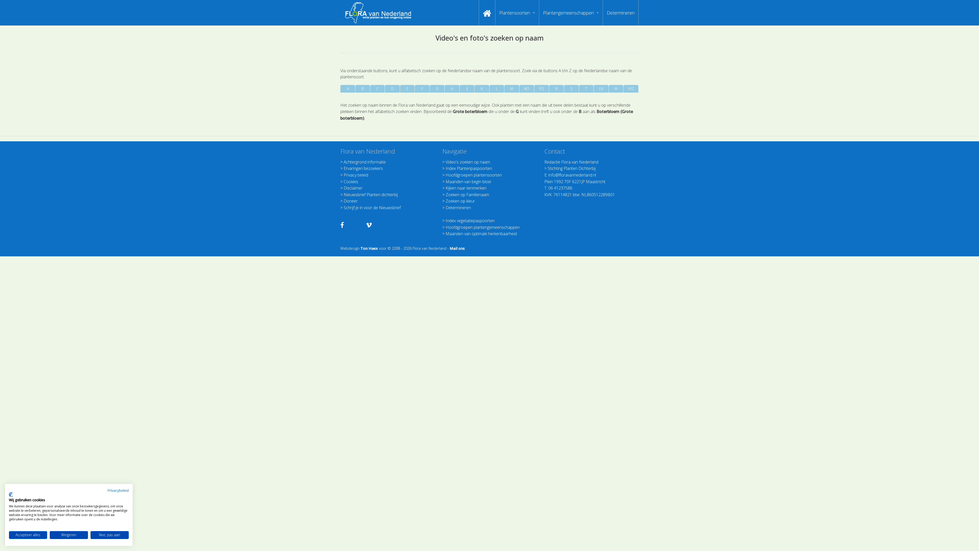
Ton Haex (369, 248)
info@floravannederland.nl (572, 175)
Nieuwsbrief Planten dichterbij (371, 194)
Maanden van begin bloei (468, 181)
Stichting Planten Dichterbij (572, 168)
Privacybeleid (118, 490)
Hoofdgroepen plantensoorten (474, 175)
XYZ (631, 88)
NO (526, 88)
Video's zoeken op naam (468, 162)
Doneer (351, 201)
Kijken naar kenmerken (466, 188)
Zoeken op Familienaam (467, 194)
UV (601, 88)
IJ (467, 88)
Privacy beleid (356, 175)
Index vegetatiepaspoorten (470, 220)
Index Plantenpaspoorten (469, 168)
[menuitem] (487, 13)
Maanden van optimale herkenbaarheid (481, 233)
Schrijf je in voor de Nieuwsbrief (372, 207)
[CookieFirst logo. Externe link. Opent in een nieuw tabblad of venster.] (11, 494)
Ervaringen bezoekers (363, 168)
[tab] (347, 89)
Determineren (621, 13)
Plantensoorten (514, 13)
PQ (541, 88)
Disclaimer (353, 188)
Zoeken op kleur (460, 201)
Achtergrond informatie (365, 162)
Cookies (351, 181)
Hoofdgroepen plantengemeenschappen (483, 227)
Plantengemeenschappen (568, 13)
